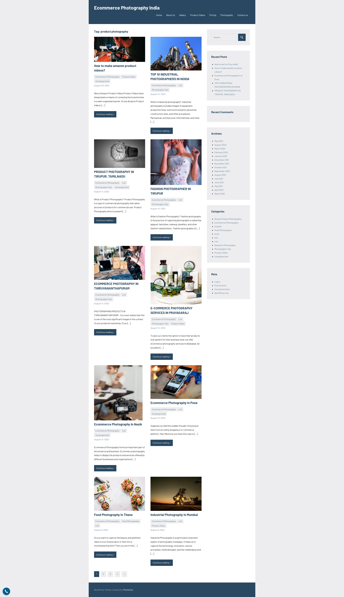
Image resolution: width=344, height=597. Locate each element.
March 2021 (219, 193)
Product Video (128, 76)
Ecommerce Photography (107, 76)
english (217, 226)
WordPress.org (221, 293)
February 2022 (221, 152)
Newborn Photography (225, 245)
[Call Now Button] (6, 591)
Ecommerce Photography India (127, 7)
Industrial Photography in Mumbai (174, 515)
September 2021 (222, 171)
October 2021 (220, 167)
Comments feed (222, 289)
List (180, 85)
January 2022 (220, 156)
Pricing (212, 15)
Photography (227, 15)
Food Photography (130, 521)
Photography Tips (160, 89)
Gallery (182, 15)
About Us (170, 15)
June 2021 (219, 182)
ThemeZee (128, 589)
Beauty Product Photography (227, 219)
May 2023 (218, 141)
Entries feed (220, 285)
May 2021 (218, 186)
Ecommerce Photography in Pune (174, 403)
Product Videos (197, 15)
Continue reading (104, 114)
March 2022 (219, 148)
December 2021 (221, 160)
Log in (217, 281)
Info (216, 237)
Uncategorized (102, 81)
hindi (216, 234)
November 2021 (221, 163)
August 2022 (220, 144)
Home (159, 15)
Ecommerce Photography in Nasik (118, 424)
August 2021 (220, 175)
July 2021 (218, 178)
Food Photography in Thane (113, 515)
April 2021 (219, 190)
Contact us (242, 15)
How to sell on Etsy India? (226, 64)
